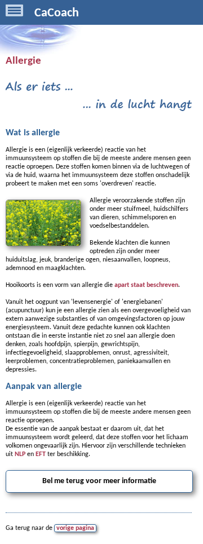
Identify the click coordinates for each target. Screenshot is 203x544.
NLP (20, 454)
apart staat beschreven (146, 285)
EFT (41, 454)
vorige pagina (75, 528)
